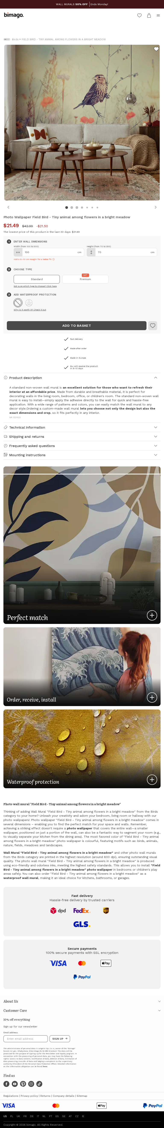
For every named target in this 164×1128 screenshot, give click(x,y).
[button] (18, 302)
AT (70, 1116)
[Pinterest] (23, 1084)
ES (57, 1116)
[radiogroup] (82, 279)
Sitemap (82, 1095)
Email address (10, 1033)
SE (63, 1116)
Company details (63, 1095)
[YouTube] (15, 1084)
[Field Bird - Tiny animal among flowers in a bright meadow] (152, 325)
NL (44, 1116)
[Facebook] (6, 1084)
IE (83, 1116)
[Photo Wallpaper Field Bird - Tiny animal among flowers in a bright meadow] (156, 50)
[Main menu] (158, 15)
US (5, 1116)
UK (18, 1116)
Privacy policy (29, 1095)
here (45, 1066)
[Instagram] (31, 1084)
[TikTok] (39, 1084)
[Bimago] (14, 15)
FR (25, 1116)
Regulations (10, 1095)
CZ (77, 1116)
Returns (45, 1095)
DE (32, 1116)
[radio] (37, 279)
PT (50, 1116)
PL (11, 1116)
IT (38, 1116)
